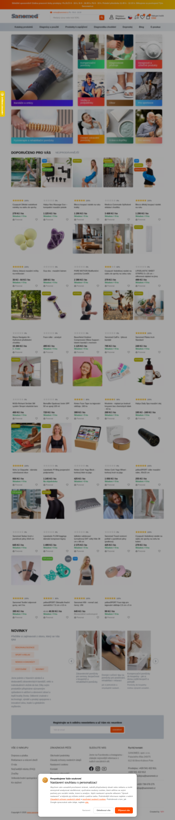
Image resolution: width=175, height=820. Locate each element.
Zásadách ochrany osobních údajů (65, 799)
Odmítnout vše (103, 810)
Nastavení (86, 810)
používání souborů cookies (94, 799)
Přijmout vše (124, 810)
